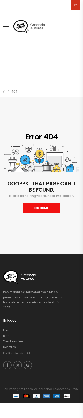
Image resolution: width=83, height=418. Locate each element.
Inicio (6, 330)
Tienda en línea (14, 341)
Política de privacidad (18, 353)
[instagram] (28, 365)
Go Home (41, 208)
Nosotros (9, 347)
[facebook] (7, 365)
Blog (6, 336)
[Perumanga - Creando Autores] (29, 26)
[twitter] (17, 365)
